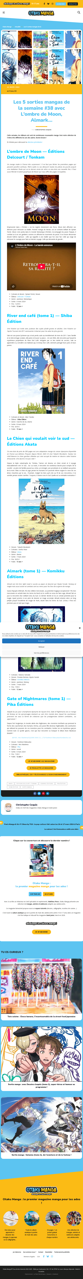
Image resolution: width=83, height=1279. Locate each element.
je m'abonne (41, 932)
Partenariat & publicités (62, 1252)
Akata (10, 783)
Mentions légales (29, 1257)
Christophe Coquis (43, 130)
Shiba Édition (13, 787)
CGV (38, 1257)
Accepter (41, 641)
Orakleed (55, 1274)
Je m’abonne (61, 4)
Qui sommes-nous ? (29, 1252)
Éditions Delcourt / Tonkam (27, 783)
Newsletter (73, 4)
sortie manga (27, 787)
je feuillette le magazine (41, 768)
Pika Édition (61, 783)
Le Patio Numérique (39, 1274)
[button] (80, 628)
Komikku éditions (47, 783)
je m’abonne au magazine (41, 761)
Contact (40, 1252)
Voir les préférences (41, 653)
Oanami (49, 1274)
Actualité (12, 91)
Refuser (42, 647)
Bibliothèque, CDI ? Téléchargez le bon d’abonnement (41, 775)
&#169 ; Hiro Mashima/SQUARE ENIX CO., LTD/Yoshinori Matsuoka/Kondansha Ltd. (41, 738)
